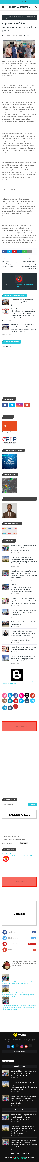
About (18, 1153)
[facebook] (18, 2)
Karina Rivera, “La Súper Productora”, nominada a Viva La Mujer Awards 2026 (24, 648)
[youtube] (27, 405)
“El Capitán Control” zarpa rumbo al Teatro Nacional (23, 623)
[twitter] (26, 2)
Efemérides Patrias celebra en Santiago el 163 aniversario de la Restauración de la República (24, 612)
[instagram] (22, 2)
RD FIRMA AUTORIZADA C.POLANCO (14, 35)
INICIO (12, 1153)
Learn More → (16, 967)
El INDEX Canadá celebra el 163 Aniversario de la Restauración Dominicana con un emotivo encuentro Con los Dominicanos (21, 588)
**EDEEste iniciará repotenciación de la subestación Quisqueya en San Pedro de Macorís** (23, 659)
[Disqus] (20, 761)
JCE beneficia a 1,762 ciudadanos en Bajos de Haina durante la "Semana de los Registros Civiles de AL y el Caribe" (24, 601)
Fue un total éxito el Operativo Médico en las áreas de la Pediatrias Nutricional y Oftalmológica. (23, 548)
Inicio (5, 16)
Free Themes (20, 1157)
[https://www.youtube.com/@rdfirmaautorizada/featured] (34, 405)
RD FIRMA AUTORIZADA (19, 7)
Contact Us (26, 1153)
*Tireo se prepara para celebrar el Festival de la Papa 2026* (22, 301)
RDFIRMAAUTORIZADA (19, 1158)
